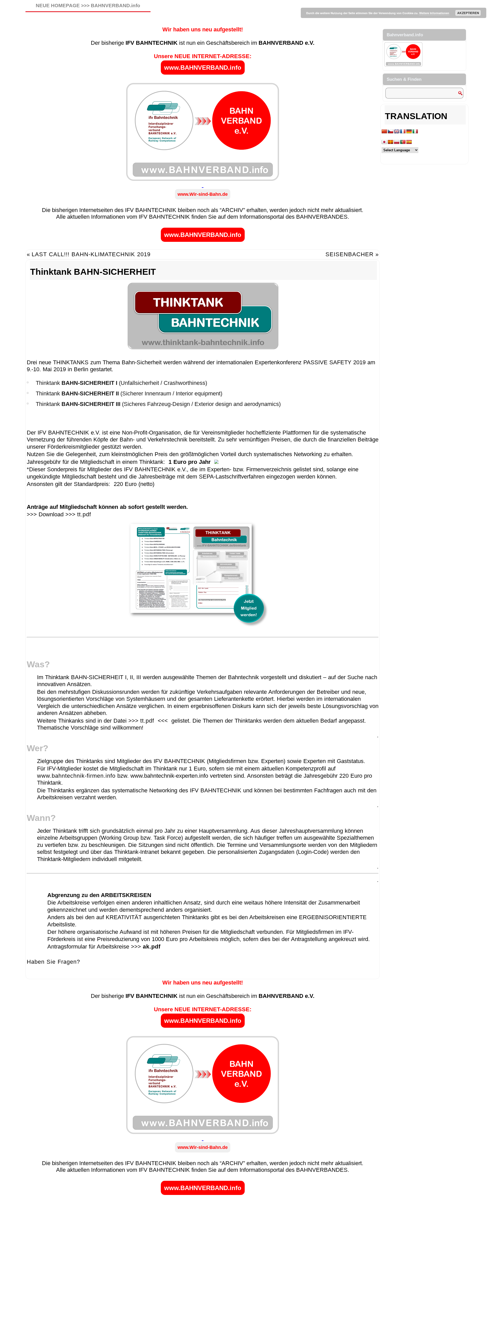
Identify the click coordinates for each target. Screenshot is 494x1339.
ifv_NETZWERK (103, 976)
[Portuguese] (403, 142)
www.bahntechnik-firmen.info (76, 776)
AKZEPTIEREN (468, 13)
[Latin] (390, 142)
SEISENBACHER (349, 254)
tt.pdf (84, 514)
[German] (409, 131)
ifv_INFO (79, 976)
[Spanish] (409, 142)
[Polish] (397, 142)
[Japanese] (384, 142)
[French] (403, 131)
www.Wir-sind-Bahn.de (203, 194)
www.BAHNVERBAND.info (202, 67)
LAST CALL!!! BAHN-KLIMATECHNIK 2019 (91, 254)
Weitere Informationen (434, 13)
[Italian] (415, 131)
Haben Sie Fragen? (53, 962)
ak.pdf (152, 946)
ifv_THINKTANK (56, 976)
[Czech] (390, 131)
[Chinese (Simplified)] (384, 131)
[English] (397, 131)
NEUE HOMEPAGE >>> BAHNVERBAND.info (88, 5)
